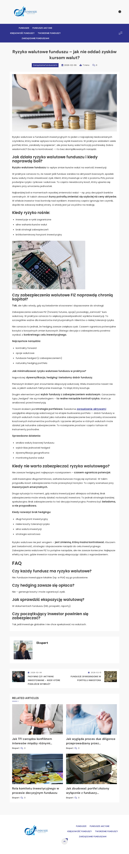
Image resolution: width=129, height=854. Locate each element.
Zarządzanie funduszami (35, 38)
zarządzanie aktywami (91, 409)
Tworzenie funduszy (49, 33)
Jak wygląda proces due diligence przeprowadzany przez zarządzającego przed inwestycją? (91, 743)
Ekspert (42, 643)
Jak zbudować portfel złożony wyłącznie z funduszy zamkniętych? (87, 792)
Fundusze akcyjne (42, 28)
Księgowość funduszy (22, 33)
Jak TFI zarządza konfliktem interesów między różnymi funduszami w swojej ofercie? (33, 743)
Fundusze (24, 28)
